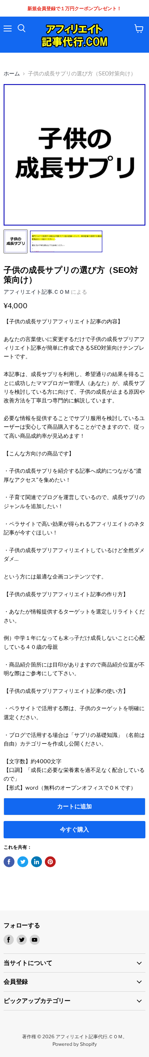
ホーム (12, 74)
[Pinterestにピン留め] (50, 861)
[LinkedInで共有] (36, 861)
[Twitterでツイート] (22, 861)
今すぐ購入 (74, 829)
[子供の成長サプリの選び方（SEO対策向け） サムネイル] (15, 241)
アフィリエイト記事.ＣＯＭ (37, 292)
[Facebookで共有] (9, 861)
